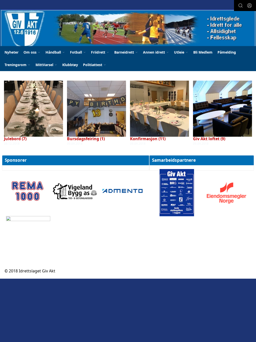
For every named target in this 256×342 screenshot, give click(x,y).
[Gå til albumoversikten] (33, 108)
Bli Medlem (202, 52)
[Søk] (240, 5)
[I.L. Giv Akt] (128, 29)
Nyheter (11, 52)
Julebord (15, 138)
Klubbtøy (70, 64)
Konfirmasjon (148, 138)
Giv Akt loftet (209, 138)
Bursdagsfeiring (86, 138)
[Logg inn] (249, 5)
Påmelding (227, 52)
